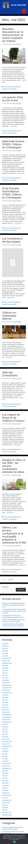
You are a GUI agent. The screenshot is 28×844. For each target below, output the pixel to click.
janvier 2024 (5, 712)
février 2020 (5, 785)
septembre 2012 (7, 812)
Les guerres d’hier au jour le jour (12, 99)
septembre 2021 (7, 768)
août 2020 (5, 780)
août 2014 (5, 807)
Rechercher (5, 587)
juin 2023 (5, 729)
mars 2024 (5, 707)
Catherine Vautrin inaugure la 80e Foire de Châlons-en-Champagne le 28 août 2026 (13, 604)
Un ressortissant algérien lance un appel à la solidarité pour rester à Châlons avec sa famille (14, 611)
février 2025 (5, 680)
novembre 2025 (6, 658)
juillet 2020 (5, 783)
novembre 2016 (6, 800)
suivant (10, 579)
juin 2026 (5, 648)
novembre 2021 (6, 763)
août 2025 (5, 665)
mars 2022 (5, 761)
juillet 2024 (5, 697)
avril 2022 (5, 758)
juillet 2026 (5, 646)
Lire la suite (13, 126)
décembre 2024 (6, 685)
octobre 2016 (6, 802)
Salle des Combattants (10, 374)
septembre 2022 (7, 746)
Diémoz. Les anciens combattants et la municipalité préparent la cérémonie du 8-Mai (14, 535)
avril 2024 (5, 704)
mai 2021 (4, 775)
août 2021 (5, 770)
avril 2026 (5, 653)
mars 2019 (5, 790)
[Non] (26, 838)
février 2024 (5, 709)
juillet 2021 (5, 773)
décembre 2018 (6, 795)
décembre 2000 (6, 815)
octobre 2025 (6, 660)
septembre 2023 (7, 722)
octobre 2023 (6, 719)
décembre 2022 (6, 741)
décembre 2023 (6, 714)
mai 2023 (5, 731)
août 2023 (5, 724)
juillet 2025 (5, 668)
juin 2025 (4, 670)
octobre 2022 (6, 744)
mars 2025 (5, 678)
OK (14, 841)
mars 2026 (5, 655)
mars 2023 (5, 736)
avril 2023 (5, 734)
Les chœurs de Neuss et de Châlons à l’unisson (13, 417)
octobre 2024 (6, 690)
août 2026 (5, 643)
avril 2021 (5, 778)
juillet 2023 (5, 726)
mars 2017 (5, 797)
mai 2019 (4, 788)
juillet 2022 (5, 751)
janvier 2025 (5, 682)
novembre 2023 (6, 717)
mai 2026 (5, 651)
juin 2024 (5, 700)
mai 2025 (5, 673)
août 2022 (5, 748)
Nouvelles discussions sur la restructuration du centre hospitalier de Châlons (12, 34)
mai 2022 (5, 756)
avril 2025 (5, 675)
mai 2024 (5, 702)
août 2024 (5, 695)
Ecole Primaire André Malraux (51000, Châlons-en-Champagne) (12, 193)
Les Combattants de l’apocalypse (12, 240)
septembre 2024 (7, 692)
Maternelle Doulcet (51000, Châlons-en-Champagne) (13, 144)
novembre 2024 (6, 687)
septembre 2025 (7, 663)
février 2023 (5, 739)
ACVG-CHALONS (18, 5)
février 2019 (5, 792)
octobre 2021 (6, 766)
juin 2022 (4, 753)
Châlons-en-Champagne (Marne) (9, 315)
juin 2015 (4, 805)
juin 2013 (4, 810)
